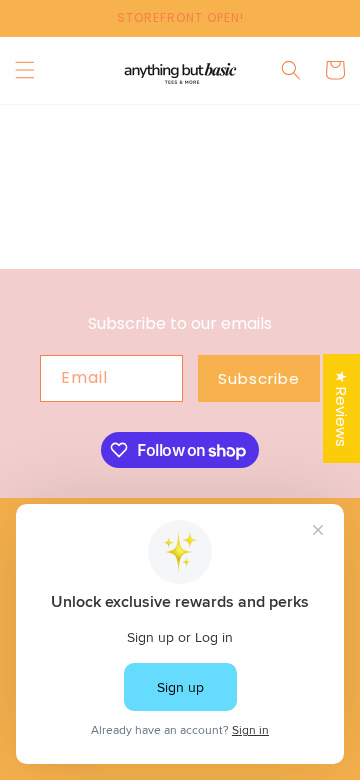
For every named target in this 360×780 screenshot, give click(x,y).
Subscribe (259, 378)
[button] (25, 70)
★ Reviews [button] (341, 408)
